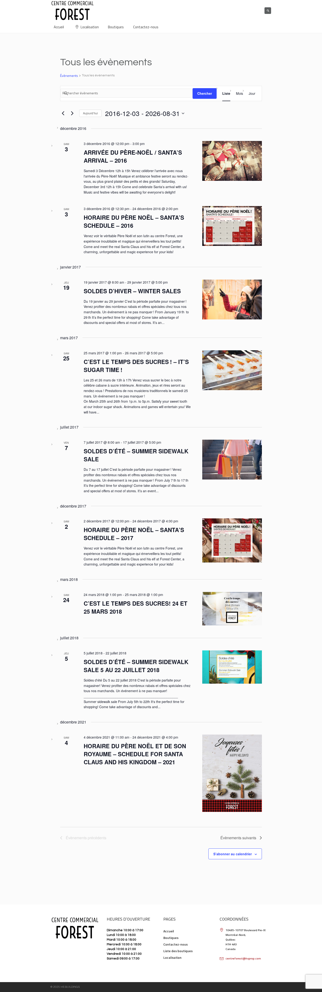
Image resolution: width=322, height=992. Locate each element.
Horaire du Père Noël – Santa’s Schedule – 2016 (134, 221)
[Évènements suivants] (72, 113)
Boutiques (170, 937)
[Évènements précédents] (63, 113)
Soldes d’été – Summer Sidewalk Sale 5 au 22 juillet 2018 (136, 666)
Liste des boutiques (178, 950)
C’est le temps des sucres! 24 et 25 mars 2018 (135, 607)
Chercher (204, 93)
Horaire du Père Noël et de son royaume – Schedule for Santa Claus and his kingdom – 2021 (135, 754)
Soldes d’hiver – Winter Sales (132, 291)
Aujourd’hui (90, 113)
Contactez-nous (175, 944)
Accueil (168, 931)
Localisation (172, 957)
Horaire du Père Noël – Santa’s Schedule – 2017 (134, 534)
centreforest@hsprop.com (243, 958)
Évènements (69, 75)
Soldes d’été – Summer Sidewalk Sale (136, 455)
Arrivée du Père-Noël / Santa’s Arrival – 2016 (133, 156)
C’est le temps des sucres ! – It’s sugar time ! (136, 366)
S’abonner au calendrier (232, 853)
